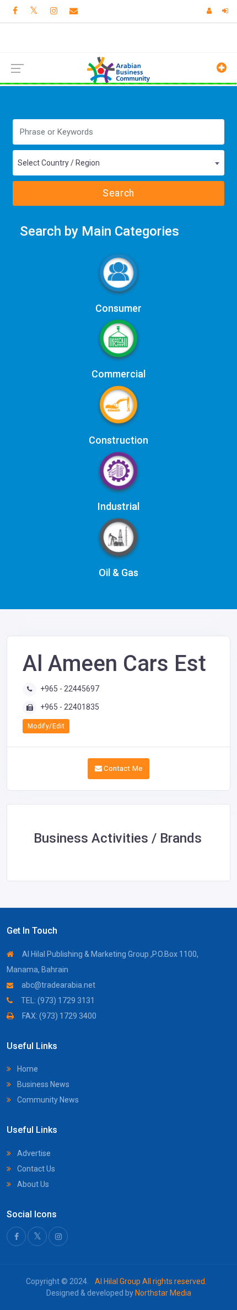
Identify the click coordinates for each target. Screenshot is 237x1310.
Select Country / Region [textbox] (59, 162)
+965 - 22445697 (69, 688)
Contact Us (35, 1168)
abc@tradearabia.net (57, 985)
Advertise (33, 1153)
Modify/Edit (46, 726)
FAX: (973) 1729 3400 (58, 1015)
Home (26, 1068)
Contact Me (122, 768)
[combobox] (118, 162)
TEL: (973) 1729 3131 (57, 1000)
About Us (32, 1184)
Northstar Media (162, 1292)
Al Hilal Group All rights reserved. (150, 1281)
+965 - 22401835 (69, 706)
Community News (47, 1099)
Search (118, 193)
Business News (42, 1084)
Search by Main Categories (99, 231)
